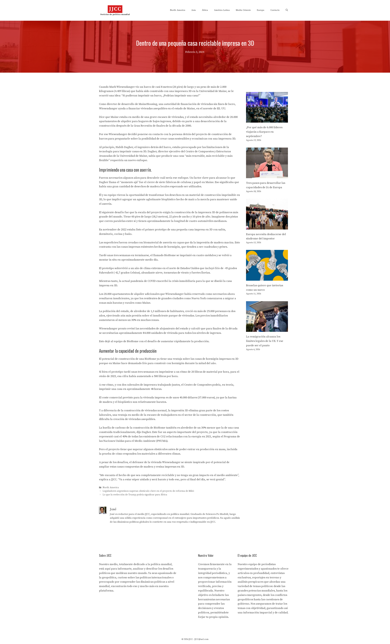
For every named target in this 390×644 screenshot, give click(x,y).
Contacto (275, 10)
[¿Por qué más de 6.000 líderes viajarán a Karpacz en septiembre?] (267, 120)
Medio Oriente (243, 10)
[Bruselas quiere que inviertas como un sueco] (267, 278)
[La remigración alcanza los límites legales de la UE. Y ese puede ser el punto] (267, 329)
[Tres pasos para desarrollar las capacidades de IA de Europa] (267, 176)
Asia (193, 10)
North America (177, 10)
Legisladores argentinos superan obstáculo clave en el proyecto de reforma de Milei (148, 491)
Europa (260, 10)
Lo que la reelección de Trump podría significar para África (135, 494)
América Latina (222, 10)
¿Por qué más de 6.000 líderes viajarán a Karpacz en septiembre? (264, 132)
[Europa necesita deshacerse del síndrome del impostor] (267, 227)
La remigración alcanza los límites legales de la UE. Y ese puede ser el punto (264, 341)
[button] (287, 10)
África (205, 10)
